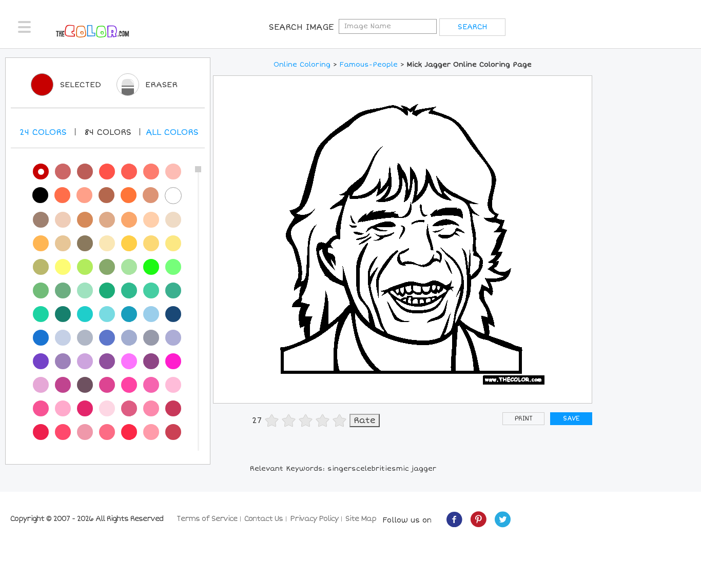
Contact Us (263, 518)
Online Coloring (302, 65)
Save (571, 419)
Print (524, 419)
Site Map (360, 518)
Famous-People (369, 65)
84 (107, 132)
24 (43, 132)
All (172, 132)
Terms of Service (207, 518)
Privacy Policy (314, 518)
